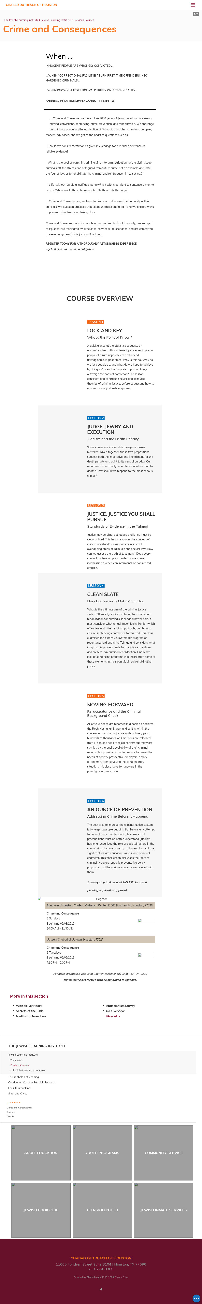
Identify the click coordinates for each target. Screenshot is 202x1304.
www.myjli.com (103, 973)
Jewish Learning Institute (56, 20)
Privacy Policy (121, 1277)
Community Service (164, 1152)
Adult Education (41, 1152)
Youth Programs (102, 1152)
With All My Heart (29, 1006)
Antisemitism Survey (120, 1006)
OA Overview (115, 1011)
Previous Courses (84, 20)
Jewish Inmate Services (163, 1210)
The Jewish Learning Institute (21, 20)
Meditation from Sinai (31, 1016)
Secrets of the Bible (29, 1011)
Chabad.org (93, 1277)
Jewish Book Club (40, 1210)
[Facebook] (101, 1290)
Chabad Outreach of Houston (31, 5)
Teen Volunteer (102, 1210)
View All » (113, 1016)
